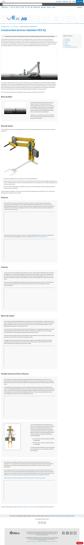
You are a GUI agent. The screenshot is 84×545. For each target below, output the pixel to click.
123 (12, 7)
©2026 (50, 537)
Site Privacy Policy (29, 541)
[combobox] (22, 4)
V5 (25, 7)
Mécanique (15, 26)
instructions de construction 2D (40, 236)
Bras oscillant (67, 39)
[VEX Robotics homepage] (3, 1)
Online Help (79, 1)
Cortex (53, 7)
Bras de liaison (67, 40)
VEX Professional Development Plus (63, 516)
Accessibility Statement (53, 541)
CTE (28, 7)
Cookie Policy (40, 541)
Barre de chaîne (68, 45)
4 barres (66, 42)
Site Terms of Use (35, 541)
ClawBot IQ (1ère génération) (47, 105)
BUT (17, 7)
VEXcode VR (36, 7)
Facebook (39, 522)
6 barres (66, 43)
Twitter (42, 522)
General (49, 7)
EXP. (23, 7)
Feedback (80, 543)
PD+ (70, 1)
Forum (74, 1)
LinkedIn (45, 522)
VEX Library (5, 7)
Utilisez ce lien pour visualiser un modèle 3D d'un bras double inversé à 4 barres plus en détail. (24, 477)
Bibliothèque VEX (5, 26)
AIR (31, 7)
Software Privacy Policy (46, 541)
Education (43, 7)
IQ (20, 7)
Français (79, 7)
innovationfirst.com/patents (42, 540)
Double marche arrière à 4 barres (71, 47)
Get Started (58, 1)
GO (14, 7)
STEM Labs (65, 1)
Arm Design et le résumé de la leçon (28, 506)
